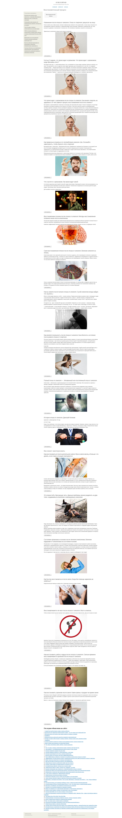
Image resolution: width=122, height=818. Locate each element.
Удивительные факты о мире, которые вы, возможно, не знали (60, 767)
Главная (54, 7)
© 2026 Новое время (28, 813)
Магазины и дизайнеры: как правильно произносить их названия (60, 785)
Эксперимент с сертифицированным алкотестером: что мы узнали (61, 749)
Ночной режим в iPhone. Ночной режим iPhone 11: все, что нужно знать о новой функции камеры (68, 784)
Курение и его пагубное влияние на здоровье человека (58, 787)
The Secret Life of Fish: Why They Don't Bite (55, 796)
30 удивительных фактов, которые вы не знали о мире (58, 766)
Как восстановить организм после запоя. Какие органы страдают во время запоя (71, 693)
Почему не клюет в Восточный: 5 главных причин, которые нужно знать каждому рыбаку (66, 738)
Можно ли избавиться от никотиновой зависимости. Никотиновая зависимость (64, 788)
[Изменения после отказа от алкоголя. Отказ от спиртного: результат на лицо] (71, 42)
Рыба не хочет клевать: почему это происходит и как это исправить (61, 790)
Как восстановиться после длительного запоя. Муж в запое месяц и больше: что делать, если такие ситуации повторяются (71, 455)
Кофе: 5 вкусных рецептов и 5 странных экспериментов (58, 760)
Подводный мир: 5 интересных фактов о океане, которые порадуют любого (63, 797)
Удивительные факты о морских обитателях (55, 804)
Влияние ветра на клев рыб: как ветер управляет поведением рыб (60, 737)
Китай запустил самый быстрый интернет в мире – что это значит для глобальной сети (65, 732)
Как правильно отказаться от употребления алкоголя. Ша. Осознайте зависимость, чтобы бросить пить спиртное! (67, 143)
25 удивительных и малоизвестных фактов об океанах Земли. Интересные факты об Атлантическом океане (71, 807)
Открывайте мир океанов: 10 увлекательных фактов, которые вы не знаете (32, 24)
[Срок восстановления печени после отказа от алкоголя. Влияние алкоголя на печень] (71, 271)
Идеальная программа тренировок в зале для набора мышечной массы (62, 802)
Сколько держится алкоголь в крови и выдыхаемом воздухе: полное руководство (64, 741)
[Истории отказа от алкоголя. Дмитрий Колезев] (71, 437)
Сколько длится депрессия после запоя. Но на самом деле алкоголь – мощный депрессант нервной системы (71, 805)
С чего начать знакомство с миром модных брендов (57, 773)
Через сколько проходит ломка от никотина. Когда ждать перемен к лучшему (63, 778)
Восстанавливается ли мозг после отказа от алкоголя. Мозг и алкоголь (67, 610)
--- (45, 746)
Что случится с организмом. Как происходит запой (61, 182)
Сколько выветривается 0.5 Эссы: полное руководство (58, 754)
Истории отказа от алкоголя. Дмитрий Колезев (59, 418)
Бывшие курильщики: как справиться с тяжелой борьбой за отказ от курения (63, 769)
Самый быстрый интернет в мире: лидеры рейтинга (57, 731)
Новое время (61, 2)
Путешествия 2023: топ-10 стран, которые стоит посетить (59, 791)
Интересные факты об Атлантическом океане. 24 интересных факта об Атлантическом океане (67, 770)
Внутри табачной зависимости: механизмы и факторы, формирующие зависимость (31, 44)
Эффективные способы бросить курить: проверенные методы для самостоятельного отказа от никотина (70, 758)
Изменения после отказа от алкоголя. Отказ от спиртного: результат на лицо (69, 22)
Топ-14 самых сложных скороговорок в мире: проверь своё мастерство (62, 747)
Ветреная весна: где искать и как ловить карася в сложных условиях (61, 734)
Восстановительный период (50, 15)
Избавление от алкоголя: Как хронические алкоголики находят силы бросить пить (64, 772)
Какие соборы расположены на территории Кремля (57, 743)
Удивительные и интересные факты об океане (56, 775)
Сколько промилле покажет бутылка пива (55, 750)
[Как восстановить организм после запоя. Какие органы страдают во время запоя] (71, 712)
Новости (60, 7)
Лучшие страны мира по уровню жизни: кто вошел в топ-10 (59, 764)
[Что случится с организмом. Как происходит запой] (71, 201)
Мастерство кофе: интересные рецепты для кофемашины (59, 761)
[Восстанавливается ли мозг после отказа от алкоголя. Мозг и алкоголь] (71, 626)
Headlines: (47, 735)
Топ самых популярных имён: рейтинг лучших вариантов (58, 744)
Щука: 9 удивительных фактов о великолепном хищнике (58, 799)
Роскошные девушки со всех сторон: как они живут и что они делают (61, 776)
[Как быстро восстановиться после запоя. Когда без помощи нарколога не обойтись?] (71, 595)
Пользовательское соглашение (56, 813)
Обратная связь (73, 813)
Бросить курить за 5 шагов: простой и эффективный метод (59, 755)
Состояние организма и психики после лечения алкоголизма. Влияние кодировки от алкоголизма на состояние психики (68, 540)
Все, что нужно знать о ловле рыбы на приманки (56, 801)
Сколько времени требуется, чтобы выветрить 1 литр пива (59, 752)
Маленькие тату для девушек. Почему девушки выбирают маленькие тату (31, 39)
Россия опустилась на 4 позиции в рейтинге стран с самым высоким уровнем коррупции (66, 782)
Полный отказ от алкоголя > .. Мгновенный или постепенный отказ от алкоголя (70, 380)
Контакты (49, 813)
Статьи (66, 7)
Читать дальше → (48, 55)
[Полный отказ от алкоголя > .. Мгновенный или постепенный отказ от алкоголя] (71, 403)
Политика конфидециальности (52, 815)
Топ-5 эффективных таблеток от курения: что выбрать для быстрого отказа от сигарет (65, 757)
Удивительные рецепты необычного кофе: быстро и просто (59, 763)
